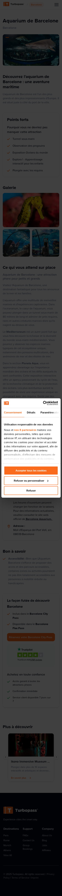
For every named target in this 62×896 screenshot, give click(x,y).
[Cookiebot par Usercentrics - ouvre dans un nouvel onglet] (43, 403)
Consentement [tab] (13, 412)
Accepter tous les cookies (31, 470)
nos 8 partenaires (25, 429)
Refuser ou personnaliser (29, 480)
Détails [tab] (31, 412)
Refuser (31, 490)
